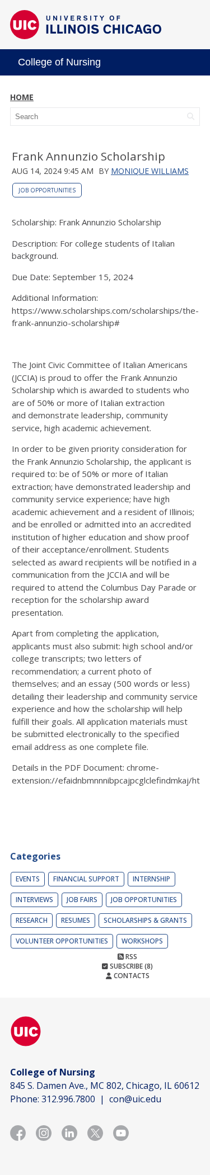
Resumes (75, 920)
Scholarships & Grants (145, 920)
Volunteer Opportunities (62, 941)
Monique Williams (150, 171)
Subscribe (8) (130, 966)
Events (28, 879)
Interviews (34, 899)
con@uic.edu (135, 1099)
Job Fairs (82, 899)
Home (22, 97)
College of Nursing (59, 62)
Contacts (131, 975)
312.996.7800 (68, 1099)
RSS (130, 956)
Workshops (142, 941)
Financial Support (86, 879)
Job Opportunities (47, 190)
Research (32, 920)
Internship (151, 879)
